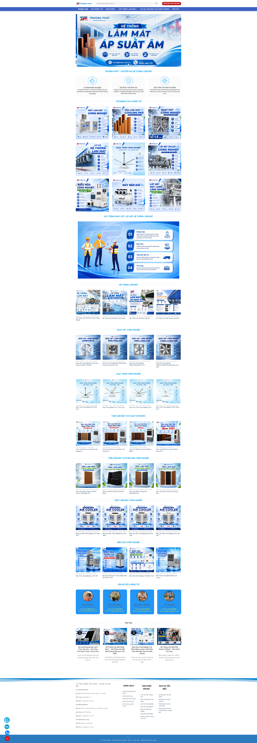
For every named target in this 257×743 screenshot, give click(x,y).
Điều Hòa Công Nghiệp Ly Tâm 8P (87, 576)
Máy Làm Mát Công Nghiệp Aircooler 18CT (88, 534)
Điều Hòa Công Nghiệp (147, 713)
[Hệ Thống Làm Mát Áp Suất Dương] (114, 302)
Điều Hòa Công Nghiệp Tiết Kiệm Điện (141, 576)
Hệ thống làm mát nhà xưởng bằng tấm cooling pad (165, 710)
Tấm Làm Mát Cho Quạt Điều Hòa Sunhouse (113, 450)
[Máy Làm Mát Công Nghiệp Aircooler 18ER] (114, 517)
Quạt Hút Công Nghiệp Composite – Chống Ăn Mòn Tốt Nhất (87, 364)
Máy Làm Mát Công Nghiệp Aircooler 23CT (168, 534)
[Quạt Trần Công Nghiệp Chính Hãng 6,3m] (168, 391)
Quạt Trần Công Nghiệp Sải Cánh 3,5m (86, 408)
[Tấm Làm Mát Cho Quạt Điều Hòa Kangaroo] (88, 433)
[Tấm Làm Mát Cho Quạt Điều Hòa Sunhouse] (114, 433)
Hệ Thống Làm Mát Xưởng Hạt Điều (167, 318)
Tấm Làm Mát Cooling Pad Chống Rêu (167, 492)
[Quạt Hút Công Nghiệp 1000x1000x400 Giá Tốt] (141, 347)
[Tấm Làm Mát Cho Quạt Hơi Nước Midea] (141, 433)
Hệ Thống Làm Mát (127, 9)
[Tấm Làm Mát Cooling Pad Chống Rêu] (168, 475)
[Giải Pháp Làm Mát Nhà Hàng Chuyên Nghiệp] (88, 302)
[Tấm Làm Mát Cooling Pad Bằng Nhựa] (114, 475)
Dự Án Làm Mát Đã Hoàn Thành (154, 9)
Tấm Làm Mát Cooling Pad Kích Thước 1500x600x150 (86, 492)
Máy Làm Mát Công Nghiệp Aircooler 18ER (114, 534)
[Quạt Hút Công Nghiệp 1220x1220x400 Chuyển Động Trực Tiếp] (168, 347)
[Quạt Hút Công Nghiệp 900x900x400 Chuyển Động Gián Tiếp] (114, 347)
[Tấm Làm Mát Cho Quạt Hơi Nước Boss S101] (168, 433)
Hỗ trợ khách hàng (128, 696)
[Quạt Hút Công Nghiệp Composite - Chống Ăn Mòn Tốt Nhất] (88, 347)
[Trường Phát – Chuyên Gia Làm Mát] (84, 3)
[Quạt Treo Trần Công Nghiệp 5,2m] (141, 391)
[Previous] (80, 40)
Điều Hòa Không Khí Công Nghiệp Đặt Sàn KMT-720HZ (114, 576)
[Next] (176, 40)
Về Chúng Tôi (97, 9)
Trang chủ (83, 9)
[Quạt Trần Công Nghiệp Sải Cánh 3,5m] (88, 391)
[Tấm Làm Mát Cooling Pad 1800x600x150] (141, 475)
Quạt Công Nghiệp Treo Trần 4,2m (113, 407)
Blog (128, 737)
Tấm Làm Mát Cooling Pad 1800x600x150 (138, 492)
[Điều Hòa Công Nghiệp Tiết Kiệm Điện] (141, 559)
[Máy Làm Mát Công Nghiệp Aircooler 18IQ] (141, 517)
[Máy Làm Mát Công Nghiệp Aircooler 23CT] (168, 517)
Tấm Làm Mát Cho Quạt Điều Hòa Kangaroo (87, 450)
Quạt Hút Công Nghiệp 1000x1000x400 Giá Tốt (137, 364)
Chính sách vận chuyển (129, 698)
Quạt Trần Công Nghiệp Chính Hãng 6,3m (167, 408)
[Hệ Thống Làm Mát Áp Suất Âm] (141, 302)
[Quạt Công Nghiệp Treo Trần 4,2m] (114, 391)
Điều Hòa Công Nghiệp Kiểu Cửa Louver (166, 576)
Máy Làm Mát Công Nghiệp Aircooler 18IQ (141, 534)
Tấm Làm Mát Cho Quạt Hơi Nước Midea (140, 450)
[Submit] (156, 3)
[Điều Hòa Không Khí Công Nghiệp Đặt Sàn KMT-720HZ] (114, 559)
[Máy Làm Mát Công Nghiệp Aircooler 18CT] (88, 517)
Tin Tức (175, 9)
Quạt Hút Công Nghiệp (147, 706)
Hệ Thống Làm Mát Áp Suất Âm (139, 318)
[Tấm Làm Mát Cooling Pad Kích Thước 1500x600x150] (88, 475)
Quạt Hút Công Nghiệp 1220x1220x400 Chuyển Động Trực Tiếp (167, 365)
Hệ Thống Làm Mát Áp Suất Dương (113, 318)
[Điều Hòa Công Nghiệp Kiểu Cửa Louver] (168, 559)
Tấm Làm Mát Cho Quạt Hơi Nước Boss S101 (167, 450)
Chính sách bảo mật (128, 701)
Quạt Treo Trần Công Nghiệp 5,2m (140, 407)
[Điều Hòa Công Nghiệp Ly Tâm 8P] (88, 559)
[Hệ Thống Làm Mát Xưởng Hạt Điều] (168, 302)
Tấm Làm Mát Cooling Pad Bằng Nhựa (113, 492)
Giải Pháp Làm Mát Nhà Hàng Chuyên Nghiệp (88, 319)
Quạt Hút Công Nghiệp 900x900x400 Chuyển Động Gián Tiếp (114, 364)
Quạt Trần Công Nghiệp (147, 704)
